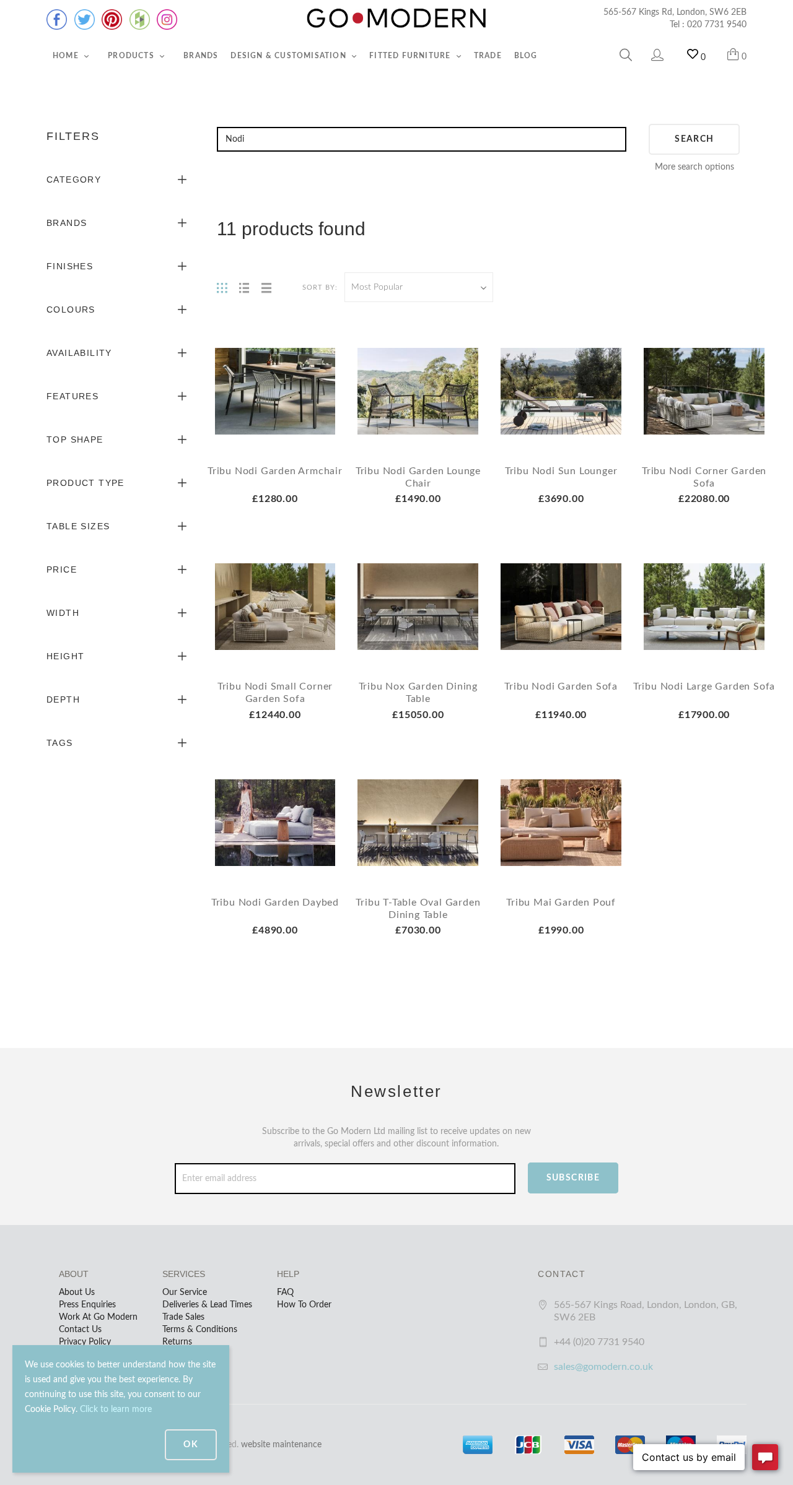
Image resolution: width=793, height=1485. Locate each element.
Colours (70, 309)
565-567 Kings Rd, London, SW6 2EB (675, 12)
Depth (63, 699)
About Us (77, 1292)
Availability (79, 353)
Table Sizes (78, 526)
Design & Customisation (289, 55)
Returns (177, 1342)
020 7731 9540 (717, 24)
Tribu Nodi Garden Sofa (561, 686)
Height (65, 656)
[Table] (266, 287)
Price (61, 569)
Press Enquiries (87, 1305)
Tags (59, 743)
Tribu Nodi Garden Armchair (275, 471)
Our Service (184, 1292)
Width (62, 613)
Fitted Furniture (411, 55)
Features (72, 396)
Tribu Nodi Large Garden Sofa (704, 686)
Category (73, 179)
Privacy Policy (85, 1342)
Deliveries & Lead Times (207, 1305)
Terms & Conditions (199, 1329)
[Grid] (222, 287)
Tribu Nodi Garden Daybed (275, 902)
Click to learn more (116, 1409)
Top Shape (74, 439)
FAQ (285, 1292)
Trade (488, 55)
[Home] (396, 18)
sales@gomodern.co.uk (603, 1367)
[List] (244, 287)
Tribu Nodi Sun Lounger (561, 471)
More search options (694, 167)
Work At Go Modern (98, 1317)
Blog (526, 55)
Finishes (69, 266)
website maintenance (281, 1444)
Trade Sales (183, 1317)
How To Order (304, 1305)
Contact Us (80, 1329)
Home (67, 55)
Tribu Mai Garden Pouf (561, 902)
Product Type (85, 483)
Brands (200, 55)
